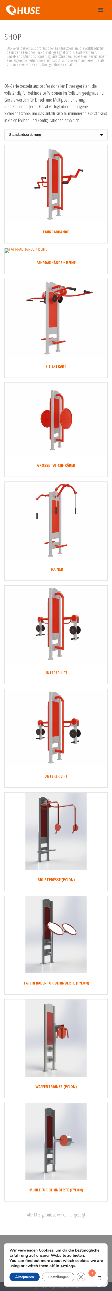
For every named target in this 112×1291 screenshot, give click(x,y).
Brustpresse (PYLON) (56, 879)
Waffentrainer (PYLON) (56, 1086)
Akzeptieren (24, 1277)
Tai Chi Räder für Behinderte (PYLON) (56, 983)
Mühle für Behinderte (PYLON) (56, 1190)
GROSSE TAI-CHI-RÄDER (56, 465)
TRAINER (56, 569)
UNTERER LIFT (56, 672)
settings (67, 1266)
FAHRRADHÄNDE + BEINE (56, 262)
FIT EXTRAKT (56, 366)
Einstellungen (58, 1277)
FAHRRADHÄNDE (56, 232)
